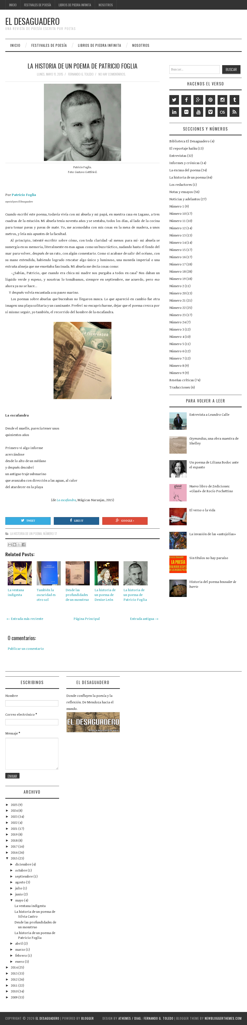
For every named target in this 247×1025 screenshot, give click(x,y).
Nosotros (106, 4)
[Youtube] (198, 112)
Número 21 (177, 300)
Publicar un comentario (26, 649)
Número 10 (177, 214)
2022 (14, 823)
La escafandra (66, 500)
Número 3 (176, 329)
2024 (14, 811)
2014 (14, 967)
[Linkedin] (174, 112)
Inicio (13, 4)
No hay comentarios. (112, 74)
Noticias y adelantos (184, 199)
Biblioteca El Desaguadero (189, 141)
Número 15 (177, 250)
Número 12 (177, 228)
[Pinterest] (210, 100)
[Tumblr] (234, 100)
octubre (21, 870)
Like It (78, 520)
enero (20, 962)
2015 (14, 858)
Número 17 (50, 533)
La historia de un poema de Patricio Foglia (82, 65)
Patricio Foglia (24, 195)
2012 (14, 979)
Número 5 (176, 344)
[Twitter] (174, 100)
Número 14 (177, 243)
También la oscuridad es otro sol (46, 595)
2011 (14, 985)
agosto (20, 882)
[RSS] (234, 112)
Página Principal (87, 619)
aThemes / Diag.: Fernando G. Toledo (145, 1018)
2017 (14, 847)
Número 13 (177, 235)
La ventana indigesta (30, 906)
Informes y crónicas (184, 163)
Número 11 (177, 221)
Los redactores (180, 185)
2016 (14, 853)
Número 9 (176, 373)
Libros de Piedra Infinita (75, 4)
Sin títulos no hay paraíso (208, 558)
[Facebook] (186, 100)
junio (19, 894)
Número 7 (176, 358)
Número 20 (177, 293)
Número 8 (176, 366)
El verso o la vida (202, 510)
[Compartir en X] (19, 544)
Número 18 (177, 272)
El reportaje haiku (183, 148)
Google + (127, 520)
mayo (19, 900)
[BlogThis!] (14, 544)
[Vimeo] (210, 112)
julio (19, 888)
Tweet (30, 520)
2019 (14, 834)
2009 (14, 997)
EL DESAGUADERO (32, 21)
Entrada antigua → (144, 619)
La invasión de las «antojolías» (212, 534)
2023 (14, 817)
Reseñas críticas (181, 380)
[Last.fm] (222, 112)
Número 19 (177, 279)
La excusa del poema (184, 170)
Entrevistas (177, 156)
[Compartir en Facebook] (23, 544)
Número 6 (176, 351)
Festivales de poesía (37, 4)
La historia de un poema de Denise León (105, 595)
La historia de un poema (26, 533)
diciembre (23, 864)
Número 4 (176, 337)
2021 (14, 829)
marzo (20, 950)
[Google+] (198, 100)
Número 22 (177, 308)
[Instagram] (222, 100)
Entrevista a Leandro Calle (209, 415)
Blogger (87, 1018)
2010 (14, 991)
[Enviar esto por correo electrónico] (9, 544)
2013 (14, 973)
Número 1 (176, 206)
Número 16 (177, 257)
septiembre (24, 876)
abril (19, 944)
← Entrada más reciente (25, 619)
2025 (14, 805)
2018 (14, 840)
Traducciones (179, 387)
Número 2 (176, 286)
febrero (21, 956)
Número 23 (177, 315)
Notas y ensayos (181, 192)
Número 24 (177, 322)
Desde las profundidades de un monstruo (77, 595)
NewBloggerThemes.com (223, 1018)
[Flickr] (186, 112)
